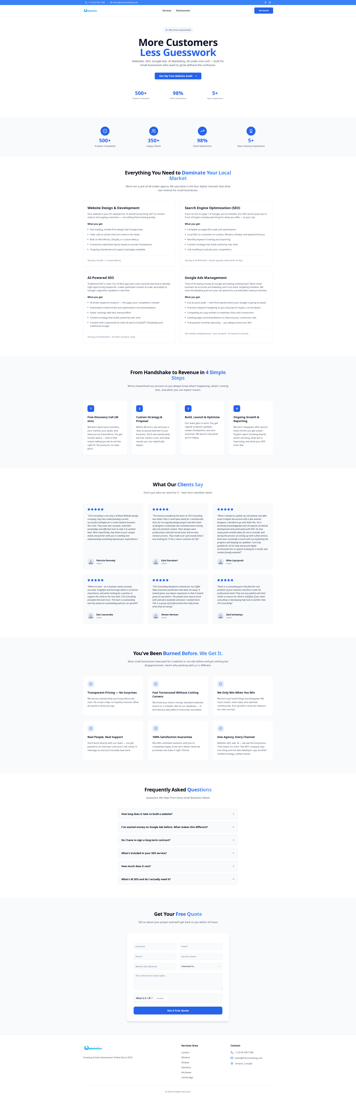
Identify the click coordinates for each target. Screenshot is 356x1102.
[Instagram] (270, 2)
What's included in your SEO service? (144, 853)
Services (166, 10)
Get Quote (264, 10)
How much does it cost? (136, 866)
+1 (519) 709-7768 (96, 2)
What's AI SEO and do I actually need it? (146, 879)
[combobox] (201, 966)
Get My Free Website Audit (175, 76)
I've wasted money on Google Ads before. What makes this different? (164, 827)
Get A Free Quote (178, 1010)
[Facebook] (265, 2)
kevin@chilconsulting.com (126, 2)
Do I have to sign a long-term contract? (145, 840)
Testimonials (183, 10)
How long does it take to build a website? (147, 814)
